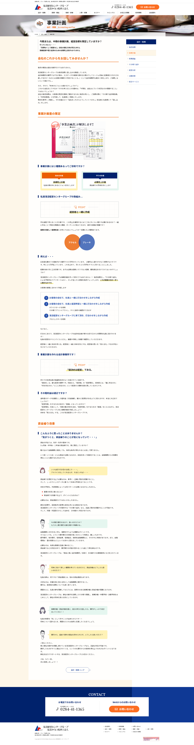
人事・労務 (83, 13)
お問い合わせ (149, 7)
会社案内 (152, 13)
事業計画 (61, 24)
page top (186, 736)
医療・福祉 (55, 13)
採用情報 (138, 13)
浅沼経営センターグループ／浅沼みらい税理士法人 (52, 7)
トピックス (111, 13)
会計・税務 (41, 13)
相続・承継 (69, 13)
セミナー (97, 13)
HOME (36, 34)
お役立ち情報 (124, 13)
